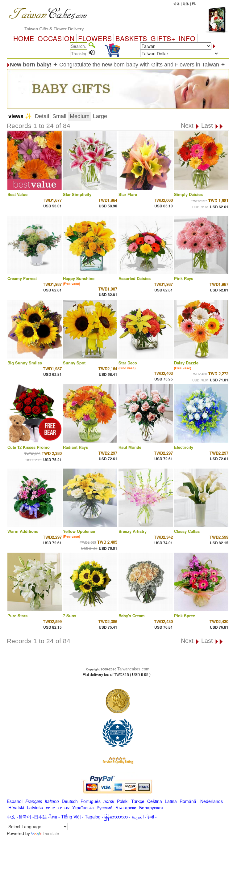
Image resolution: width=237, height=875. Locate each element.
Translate (51, 833)
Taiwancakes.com (133, 669)
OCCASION (56, 38)
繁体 (186, 4)
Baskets (131, 38)
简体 (176, 4)
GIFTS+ (163, 38)
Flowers (95, 38)
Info (187, 38)
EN (194, 4)
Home (23, 38)
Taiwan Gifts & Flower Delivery (38, 28)
